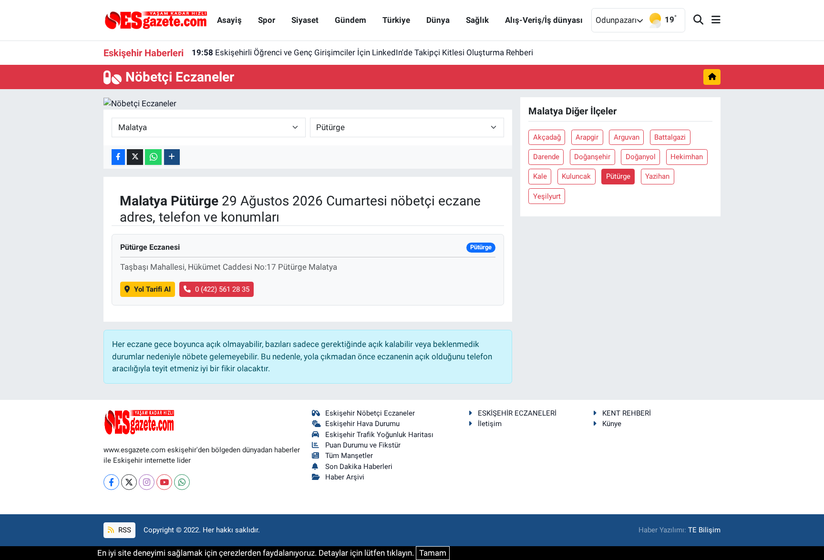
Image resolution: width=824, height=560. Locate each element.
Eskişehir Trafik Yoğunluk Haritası (379, 434)
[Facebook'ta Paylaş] (118, 157)
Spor (266, 20)
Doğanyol (641, 157)
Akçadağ (547, 137)
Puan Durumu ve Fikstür (363, 445)
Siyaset (305, 20)
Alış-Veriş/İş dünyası (544, 20)
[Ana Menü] (712, 20)
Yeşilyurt (547, 196)
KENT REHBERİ (626, 413)
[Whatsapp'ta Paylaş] (153, 157)
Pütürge (618, 176)
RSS (123, 530)
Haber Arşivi (344, 477)
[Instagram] (146, 482)
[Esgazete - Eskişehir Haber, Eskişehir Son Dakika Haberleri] (155, 19)
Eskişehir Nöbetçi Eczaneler (370, 413)
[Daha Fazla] (172, 157)
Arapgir (587, 137)
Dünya (438, 20)
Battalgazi (670, 137)
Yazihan (657, 176)
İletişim (490, 423)
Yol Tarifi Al (152, 289)
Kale (540, 176)
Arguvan (626, 137)
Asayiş (229, 20)
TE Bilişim (704, 530)
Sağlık (477, 20)
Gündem (350, 20)
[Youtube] (164, 482)
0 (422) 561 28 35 (222, 289)
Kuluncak (576, 176)
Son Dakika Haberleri (358, 466)
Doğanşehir (592, 157)
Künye (611, 423)
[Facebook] (111, 482)
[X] (129, 482)
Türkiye (396, 20)
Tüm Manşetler (349, 455)
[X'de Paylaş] (135, 157)
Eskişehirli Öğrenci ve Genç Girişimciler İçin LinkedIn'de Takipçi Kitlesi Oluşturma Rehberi (362, 52)
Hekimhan (686, 157)
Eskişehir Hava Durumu (362, 423)
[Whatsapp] (182, 482)
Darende (546, 157)
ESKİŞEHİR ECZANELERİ (517, 413)
